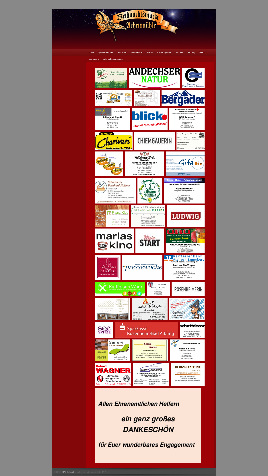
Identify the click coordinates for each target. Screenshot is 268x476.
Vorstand (179, 52)
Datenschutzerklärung (113, 59)
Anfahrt (202, 52)
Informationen (137, 52)
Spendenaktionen (105, 52)
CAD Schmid (68, 472)
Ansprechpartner (164, 52)
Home (91, 52)
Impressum (94, 59)
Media (150, 52)
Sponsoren (122, 52)
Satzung (191, 52)
